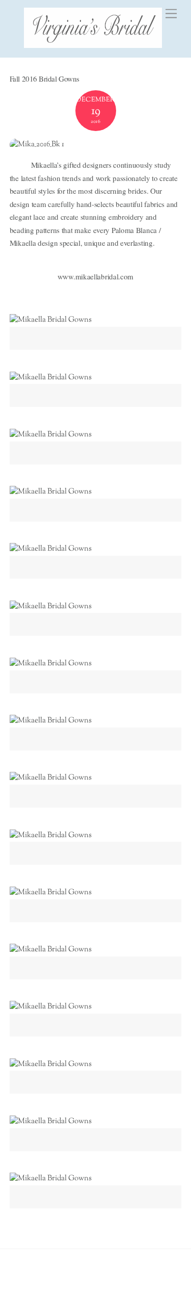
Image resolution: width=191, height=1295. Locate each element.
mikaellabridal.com (104, 276)
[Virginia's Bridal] (93, 45)
